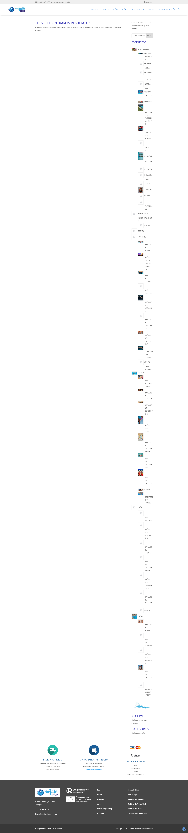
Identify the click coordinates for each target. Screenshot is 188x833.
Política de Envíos (135, 809)
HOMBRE (95, 9)
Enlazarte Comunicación (52, 828)
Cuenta (149, 2)
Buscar (149, 35)
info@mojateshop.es (94, 769)
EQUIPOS (150, 9)
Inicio (99, 790)
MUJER (106, 9)
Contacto (101, 813)
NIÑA (124, 9)
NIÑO (115, 9)
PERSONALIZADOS (164, 9)
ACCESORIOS (136, 9)
